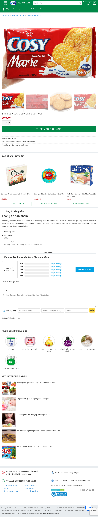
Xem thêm (48, 252)
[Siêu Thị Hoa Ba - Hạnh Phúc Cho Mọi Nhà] (21, 3)
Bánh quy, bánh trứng (34, 15)
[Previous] (7, 54)
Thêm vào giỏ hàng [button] (16, 204)
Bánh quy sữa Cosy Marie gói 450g (16, 145)
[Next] (91, 54)
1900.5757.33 (20, 481)
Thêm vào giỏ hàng (49, 129)
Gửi (92, 310)
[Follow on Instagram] (83, 490)
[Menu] (5, 3)
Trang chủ (5, 15)
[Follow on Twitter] (87, 490)
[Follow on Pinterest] (90, 490)
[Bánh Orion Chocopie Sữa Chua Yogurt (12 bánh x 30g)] (81, 175)
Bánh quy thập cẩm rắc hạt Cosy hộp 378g (48, 194)
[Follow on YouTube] (93, 490)
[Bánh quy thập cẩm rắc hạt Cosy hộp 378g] (48, 175)
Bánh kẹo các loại (18, 15)
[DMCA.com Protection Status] (58, 489)
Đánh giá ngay (84, 270)
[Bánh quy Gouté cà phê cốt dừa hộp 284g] (16, 175)
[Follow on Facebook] (80, 490)
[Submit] (80, 3)
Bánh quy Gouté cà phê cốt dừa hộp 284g (15, 194)
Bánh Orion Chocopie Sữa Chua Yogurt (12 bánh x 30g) (81, 195)
